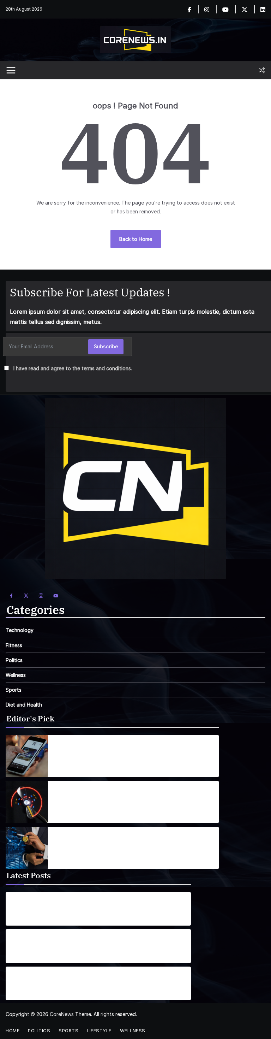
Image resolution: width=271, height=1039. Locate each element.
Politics (14, 660)
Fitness (14, 645)
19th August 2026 (29, 919)
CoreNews (62, 1014)
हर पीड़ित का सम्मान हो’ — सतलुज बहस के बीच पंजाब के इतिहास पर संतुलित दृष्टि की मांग (73, 979)
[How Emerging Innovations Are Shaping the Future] (27, 848)
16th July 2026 (25, 956)
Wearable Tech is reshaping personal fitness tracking (124, 798)
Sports (14, 690)
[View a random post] (261, 70)
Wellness (16, 675)
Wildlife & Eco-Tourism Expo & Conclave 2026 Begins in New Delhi (69, 904)
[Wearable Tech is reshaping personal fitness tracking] (27, 802)
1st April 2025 (69, 766)
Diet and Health (24, 705)
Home (12, 1030)
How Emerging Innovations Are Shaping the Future (122, 843)
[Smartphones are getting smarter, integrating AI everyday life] (27, 756)
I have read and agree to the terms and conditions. (72, 368)
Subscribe (106, 346)
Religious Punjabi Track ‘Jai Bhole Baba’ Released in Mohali (75, 942)
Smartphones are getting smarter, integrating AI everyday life (131, 751)
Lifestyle (99, 1030)
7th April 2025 (69, 808)
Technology (20, 630)
